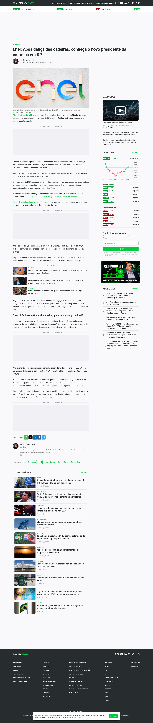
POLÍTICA (46, 689)
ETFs (106, 696)
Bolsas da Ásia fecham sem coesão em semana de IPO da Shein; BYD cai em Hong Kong (61, 481)
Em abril (16, 202)
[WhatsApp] (129, 3)
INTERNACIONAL (48, 685)
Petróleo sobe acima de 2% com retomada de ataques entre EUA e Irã (58, 551)
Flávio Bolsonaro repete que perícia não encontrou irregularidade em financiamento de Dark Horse (60, 495)
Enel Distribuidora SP (23, 115)
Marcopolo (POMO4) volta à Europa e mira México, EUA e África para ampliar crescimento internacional (55, 281)
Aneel (61, 202)
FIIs (106, 670)
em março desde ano (49, 185)
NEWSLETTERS (73, 692)
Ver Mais (83, 472)
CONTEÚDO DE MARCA (76, 685)
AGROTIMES (135, 666)
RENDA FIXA (47, 678)
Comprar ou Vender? (104, 3)
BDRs (106, 674)
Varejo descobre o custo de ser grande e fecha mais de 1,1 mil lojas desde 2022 (55, 292)
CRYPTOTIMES (135, 663)
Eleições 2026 (87, 3)
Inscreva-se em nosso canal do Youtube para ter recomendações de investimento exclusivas (120, 134)
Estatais (40, 575)
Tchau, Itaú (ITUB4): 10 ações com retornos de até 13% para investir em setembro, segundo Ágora (120, 311)
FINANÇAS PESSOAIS (49, 681)
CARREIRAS (46, 692)
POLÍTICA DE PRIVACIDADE (21, 678)
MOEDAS (107, 685)
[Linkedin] (125, 3)
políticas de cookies (76, 717)
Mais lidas (109, 288)
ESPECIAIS (46, 696)
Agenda (39, 603)
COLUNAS (72, 678)
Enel (40, 462)
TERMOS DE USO (18, 674)
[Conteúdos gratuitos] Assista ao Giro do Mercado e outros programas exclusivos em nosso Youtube (119, 125)
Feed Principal (49, 462)
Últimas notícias (59, 3)
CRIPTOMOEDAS (110, 681)
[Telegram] (132, 3)
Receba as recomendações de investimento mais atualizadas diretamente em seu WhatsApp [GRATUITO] (120, 142)
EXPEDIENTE (17, 666)
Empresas (17, 44)
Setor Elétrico (63, 462)
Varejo (30, 288)
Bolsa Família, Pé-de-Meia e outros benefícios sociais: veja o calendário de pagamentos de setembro (121, 335)
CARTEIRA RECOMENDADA (77, 663)
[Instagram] (118, 3)
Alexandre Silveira (37, 257)
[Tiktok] (136, 3)
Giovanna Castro (29, 60)
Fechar (113, 716)
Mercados (40, 477)
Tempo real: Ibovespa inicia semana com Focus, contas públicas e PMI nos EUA (59, 509)
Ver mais (135, 288)
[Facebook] (115, 3)
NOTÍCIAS (46, 663)
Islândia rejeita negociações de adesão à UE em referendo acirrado (59, 523)
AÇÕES (107, 666)
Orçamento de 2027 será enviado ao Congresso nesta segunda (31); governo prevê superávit (59, 593)
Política (40, 561)
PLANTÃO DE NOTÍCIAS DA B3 (78, 689)
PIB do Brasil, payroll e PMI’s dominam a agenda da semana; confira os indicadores (61, 606)
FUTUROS (108, 689)
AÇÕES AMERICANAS (111, 678)
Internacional (42, 519)
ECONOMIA (46, 674)
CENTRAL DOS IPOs (75, 666)
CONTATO (16, 670)
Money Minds (32, 278)
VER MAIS (135, 152)
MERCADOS (46, 666)
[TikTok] (136, 654)
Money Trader (74, 3)
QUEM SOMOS (17, 663)
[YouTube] (121, 3)
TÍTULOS (107, 700)
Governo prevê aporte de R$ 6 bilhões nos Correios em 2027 (61, 579)
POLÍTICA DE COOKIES (20, 681)
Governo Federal (43, 589)
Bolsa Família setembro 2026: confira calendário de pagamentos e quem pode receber (61, 537)
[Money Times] (26, 3)
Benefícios (40, 533)
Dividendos (32, 268)
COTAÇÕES (108, 663)
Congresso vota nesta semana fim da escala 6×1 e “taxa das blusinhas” (60, 565)
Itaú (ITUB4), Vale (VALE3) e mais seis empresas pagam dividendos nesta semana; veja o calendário (57, 271)
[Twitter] (139, 3)
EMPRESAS (46, 670)
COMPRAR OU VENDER (76, 681)
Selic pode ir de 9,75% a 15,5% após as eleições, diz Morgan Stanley (120, 318)
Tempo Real (75, 462)
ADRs (106, 692)
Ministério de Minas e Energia (34, 202)
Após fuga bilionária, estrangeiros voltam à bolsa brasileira (121, 303)
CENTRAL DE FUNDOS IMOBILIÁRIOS (80, 670)
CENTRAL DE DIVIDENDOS (77, 674)
